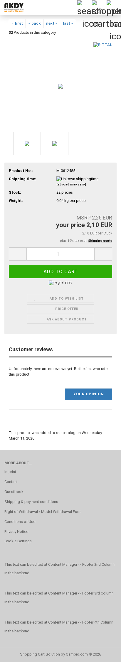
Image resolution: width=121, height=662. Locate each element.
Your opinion (88, 394)
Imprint (10, 472)
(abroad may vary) (71, 184)
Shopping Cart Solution (40, 654)
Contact (11, 481)
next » (51, 23)
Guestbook (13, 491)
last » (68, 23)
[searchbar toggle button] (84, 7)
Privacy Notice (16, 531)
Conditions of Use (19, 521)
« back (34, 23)
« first (17, 23)
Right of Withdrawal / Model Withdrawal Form (43, 511)
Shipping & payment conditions (31, 501)
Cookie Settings (18, 541)
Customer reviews (31, 349)
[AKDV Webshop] (11, 7)
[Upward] (105, 653)
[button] (17, 254)
